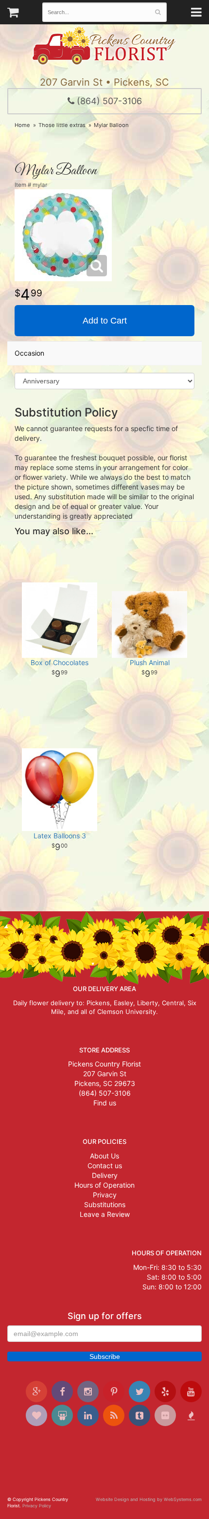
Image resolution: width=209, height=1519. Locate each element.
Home (22, 125)
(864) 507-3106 (108, 101)
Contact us (104, 1165)
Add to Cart (105, 321)
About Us (104, 1156)
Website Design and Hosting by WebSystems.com (149, 1499)
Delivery (105, 1175)
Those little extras (62, 125)
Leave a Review (105, 1214)
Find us (104, 1103)
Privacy (105, 1195)
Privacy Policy (36, 1505)
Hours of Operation (104, 1185)
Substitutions (104, 1204)
